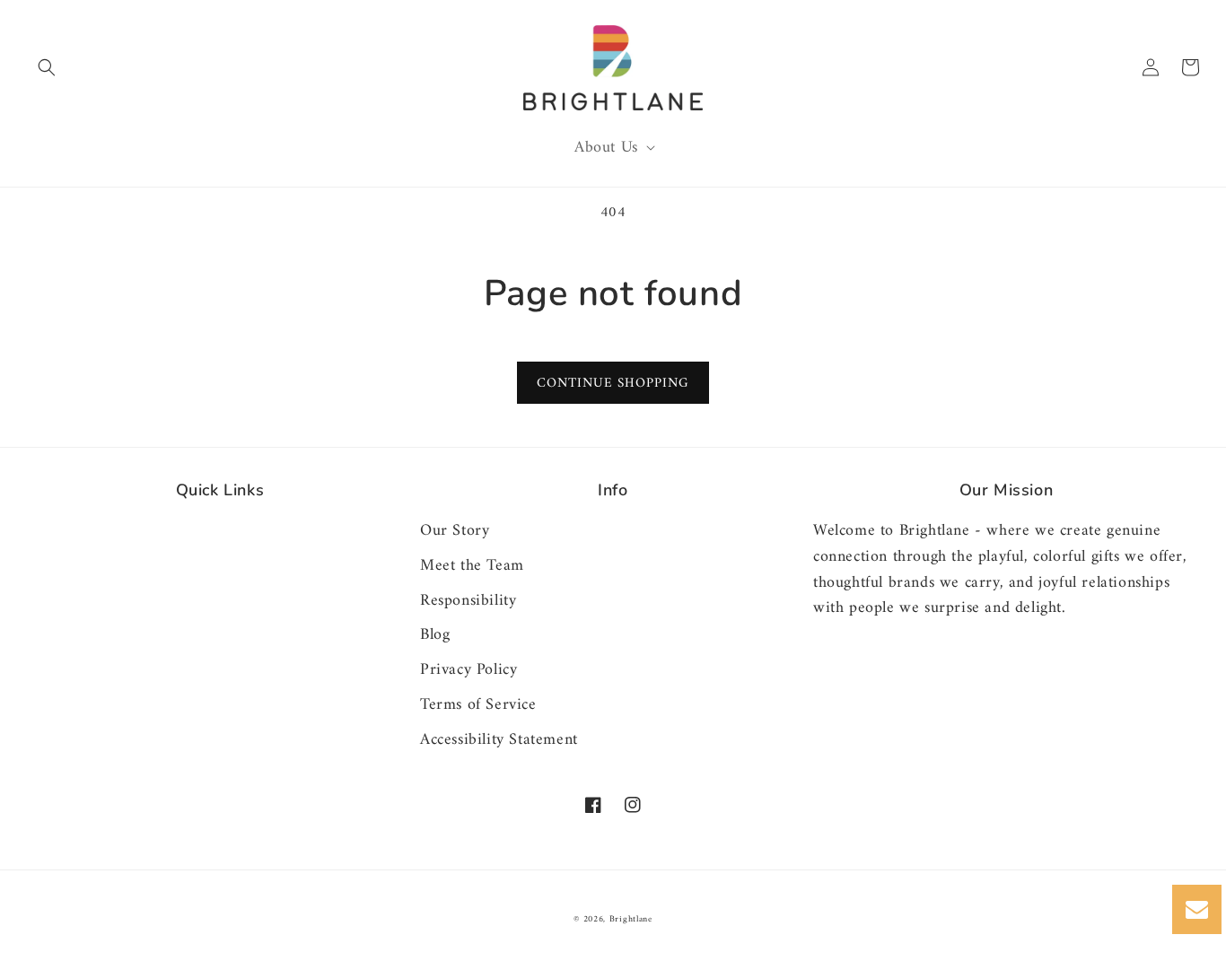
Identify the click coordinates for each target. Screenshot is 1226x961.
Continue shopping (613, 383)
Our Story (454, 532)
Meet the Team (472, 566)
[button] (46, 67)
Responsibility (468, 601)
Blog (435, 635)
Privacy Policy (468, 670)
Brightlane (630, 919)
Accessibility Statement (499, 740)
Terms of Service (478, 705)
